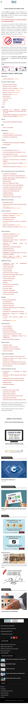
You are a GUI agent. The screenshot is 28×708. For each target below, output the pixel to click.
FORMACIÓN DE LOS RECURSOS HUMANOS (12, 246)
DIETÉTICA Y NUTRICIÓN (8, 127)
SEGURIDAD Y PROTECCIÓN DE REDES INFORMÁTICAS (14, 175)
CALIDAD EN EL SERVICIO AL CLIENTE (10, 347)
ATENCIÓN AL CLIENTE (7, 345)
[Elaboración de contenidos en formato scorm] (14, 498)
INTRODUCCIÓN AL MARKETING (9, 299)
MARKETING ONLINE (7, 181)
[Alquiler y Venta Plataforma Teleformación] (3, 674)
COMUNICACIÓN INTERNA (8, 248)
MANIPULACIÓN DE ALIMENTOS (9, 393)
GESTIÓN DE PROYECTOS (8, 286)
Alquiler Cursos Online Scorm (7, 646)
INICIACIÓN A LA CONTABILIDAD (9, 217)
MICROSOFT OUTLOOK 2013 (9, 90)
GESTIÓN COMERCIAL (7, 326)
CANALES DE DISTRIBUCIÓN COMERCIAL (11, 339)
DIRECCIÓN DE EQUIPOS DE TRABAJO (10, 272)
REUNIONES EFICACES (7, 280)
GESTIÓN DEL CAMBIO (7, 288)
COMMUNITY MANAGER (8, 193)
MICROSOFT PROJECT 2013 (9, 92)
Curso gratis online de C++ (8, 479)
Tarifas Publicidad (4, 695)
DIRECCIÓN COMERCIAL (8, 328)
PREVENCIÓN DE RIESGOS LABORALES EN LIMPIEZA (13, 380)
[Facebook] (11, 638)
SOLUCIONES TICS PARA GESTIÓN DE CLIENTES (13, 187)
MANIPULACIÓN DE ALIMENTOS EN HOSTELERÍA (13, 395)
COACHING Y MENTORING (8, 266)
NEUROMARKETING (7, 320)
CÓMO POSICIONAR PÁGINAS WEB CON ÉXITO (12, 189)
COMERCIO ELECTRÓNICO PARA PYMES (11, 191)
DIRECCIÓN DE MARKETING (8, 303)
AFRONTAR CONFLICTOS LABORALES (10, 284)
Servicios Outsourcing (5, 650)
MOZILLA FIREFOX (6, 96)
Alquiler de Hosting (10, 668)
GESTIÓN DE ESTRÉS (7, 268)
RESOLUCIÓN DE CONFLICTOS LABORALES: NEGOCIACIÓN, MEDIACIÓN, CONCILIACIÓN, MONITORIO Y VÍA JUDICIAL (15, 111)
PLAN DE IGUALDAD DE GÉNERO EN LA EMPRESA (13, 163)
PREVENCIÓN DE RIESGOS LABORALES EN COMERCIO (14, 142)
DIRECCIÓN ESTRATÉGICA (8, 202)
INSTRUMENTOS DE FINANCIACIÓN (10, 137)
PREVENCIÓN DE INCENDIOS (8, 384)
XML (4, 104)
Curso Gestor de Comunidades (9, 611)
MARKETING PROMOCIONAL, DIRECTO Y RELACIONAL (14, 307)
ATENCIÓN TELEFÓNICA (8, 350)
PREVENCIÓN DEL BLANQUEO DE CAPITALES (12, 166)
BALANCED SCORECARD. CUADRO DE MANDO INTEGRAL (14, 204)
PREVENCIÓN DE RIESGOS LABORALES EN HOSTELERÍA (14, 399)
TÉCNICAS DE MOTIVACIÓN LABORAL (10, 292)
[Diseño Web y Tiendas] (3, 665)
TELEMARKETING (6, 309)
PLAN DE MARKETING (7, 301)
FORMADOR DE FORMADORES (9, 234)
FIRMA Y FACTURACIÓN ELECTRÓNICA (11, 183)
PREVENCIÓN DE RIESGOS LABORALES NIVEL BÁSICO (14, 375)
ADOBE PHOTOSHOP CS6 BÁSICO (10, 84)
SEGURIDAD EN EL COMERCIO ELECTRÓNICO (12, 196)
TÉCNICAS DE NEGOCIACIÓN (8, 278)
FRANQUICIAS (6, 133)
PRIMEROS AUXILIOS (7, 382)
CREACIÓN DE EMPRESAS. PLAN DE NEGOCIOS (12, 135)
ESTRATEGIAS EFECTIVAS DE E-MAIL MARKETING (13, 185)
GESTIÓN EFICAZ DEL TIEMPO (9, 276)
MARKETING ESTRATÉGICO (8, 305)
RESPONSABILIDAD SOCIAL (8, 208)
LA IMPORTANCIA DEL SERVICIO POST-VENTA (12, 333)
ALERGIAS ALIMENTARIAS (8, 79)
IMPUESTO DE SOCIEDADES (8, 224)
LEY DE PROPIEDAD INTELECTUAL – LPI (11, 150)
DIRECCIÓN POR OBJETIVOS (9, 250)
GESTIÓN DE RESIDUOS (8, 365)
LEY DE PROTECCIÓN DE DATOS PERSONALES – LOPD (14, 152)
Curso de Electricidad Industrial (14, 422)
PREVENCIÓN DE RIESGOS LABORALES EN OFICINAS (13, 378)
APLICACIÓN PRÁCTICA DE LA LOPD (10, 154)
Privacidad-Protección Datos (7, 690)
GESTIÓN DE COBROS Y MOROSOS (10, 213)
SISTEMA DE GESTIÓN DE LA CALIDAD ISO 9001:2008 (14, 356)
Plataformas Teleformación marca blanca (9, 648)
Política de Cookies (5, 693)
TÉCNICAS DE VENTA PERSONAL (9, 332)
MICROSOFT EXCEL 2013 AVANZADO (10, 88)
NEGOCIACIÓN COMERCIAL (8, 330)
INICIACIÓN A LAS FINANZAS (8, 215)
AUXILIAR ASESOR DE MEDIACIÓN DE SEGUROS (12, 122)
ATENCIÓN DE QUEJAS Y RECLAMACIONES (11, 348)
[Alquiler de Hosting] (3, 669)
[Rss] (14, 638)
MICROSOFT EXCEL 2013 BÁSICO (10, 86)
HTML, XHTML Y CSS (7, 98)
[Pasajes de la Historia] (14, 558)
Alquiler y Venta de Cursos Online (13, 678)
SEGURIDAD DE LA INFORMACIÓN (9, 173)
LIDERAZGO (5, 282)
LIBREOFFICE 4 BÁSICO (7, 94)
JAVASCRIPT (5, 100)
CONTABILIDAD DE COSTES (8, 219)
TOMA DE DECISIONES (7, 270)
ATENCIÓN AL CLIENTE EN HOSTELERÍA (11, 390)
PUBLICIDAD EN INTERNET (8, 194)
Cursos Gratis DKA (4, 652)
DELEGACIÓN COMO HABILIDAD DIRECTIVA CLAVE (13, 274)
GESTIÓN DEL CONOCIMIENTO (9, 290)
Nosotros (3, 686)
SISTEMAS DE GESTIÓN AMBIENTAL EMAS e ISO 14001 (14, 362)
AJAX (4, 102)
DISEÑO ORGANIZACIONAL (8, 237)
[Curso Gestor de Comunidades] (14, 601)
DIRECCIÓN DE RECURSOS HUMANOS (10, 236)
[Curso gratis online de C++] (14, 469)
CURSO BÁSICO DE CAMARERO (9, 391)
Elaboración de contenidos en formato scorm (13, 509)
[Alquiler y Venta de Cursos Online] (3, 679)
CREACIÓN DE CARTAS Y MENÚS (9, 397)
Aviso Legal (3, 688)
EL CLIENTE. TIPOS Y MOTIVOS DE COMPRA (13, 317)
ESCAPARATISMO (6, 144)
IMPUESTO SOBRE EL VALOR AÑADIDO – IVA (12, 226)
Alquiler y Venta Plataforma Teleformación (15, 673)
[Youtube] (16, 638)
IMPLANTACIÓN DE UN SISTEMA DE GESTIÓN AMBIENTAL (14, 363)
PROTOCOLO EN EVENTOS (8, 294)
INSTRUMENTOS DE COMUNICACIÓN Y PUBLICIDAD (13, 311)
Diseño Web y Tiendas (11, 663)
